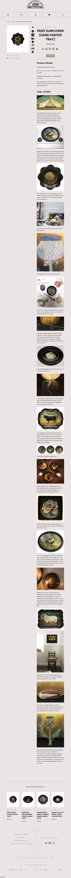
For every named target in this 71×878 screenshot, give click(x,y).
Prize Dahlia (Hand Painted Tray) (12, 814)
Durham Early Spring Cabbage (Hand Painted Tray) (43, 815)
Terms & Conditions (32, 857)
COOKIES (45, 857)
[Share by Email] (57, 49)
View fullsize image (12, 55)
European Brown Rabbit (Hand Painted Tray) (27, 815)
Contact (24, 857)
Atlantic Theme (28, 864)
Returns (39, 857)
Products (13, 21)
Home (8, 21)
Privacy (51, 857)
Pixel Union (34, 864)
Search (19, 857)
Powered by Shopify (42, 864)
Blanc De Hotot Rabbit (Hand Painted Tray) (58, 814)
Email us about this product (14, 58)
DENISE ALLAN (11, 809)
